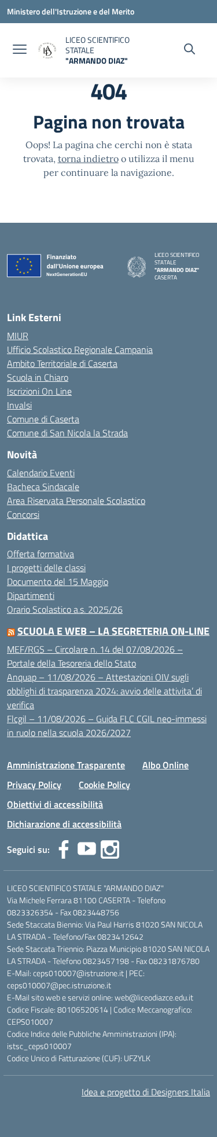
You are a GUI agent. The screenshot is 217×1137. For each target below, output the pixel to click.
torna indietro (88, 158)
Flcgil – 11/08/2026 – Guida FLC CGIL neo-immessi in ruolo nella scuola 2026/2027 (107, 725)
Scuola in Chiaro (37, 377)
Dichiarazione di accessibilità (64, 824)
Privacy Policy (34, 785)
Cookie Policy (104, 785)
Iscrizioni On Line (39, 391)
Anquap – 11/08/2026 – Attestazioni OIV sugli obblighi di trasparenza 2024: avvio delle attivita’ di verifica (104, 691)
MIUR (17, 336)
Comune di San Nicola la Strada (67, 433)
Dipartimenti (30, 595)
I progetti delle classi (46, 568)
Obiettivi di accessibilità (55, 804)
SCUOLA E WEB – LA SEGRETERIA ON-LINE (113, 631)
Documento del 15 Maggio (57, 581)
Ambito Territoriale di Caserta (62, 363)
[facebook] (63, 849)
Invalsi (19, 405)
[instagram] (110, 849)
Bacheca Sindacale (43, 487)
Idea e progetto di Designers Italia (146, 1092)
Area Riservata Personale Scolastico (76, 500)
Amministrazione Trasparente (66, 765)
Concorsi (23, 514)
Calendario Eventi (41, 473)
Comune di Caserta (43, 419)
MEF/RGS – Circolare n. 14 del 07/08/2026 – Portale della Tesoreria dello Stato (95, 656)
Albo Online (165, 765)
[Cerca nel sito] (189, 50)
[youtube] (87, 849)
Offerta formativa (40, 554)
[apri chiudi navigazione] (20, 50)
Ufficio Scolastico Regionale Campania (80, 349)
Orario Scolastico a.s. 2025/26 (65, 609)
